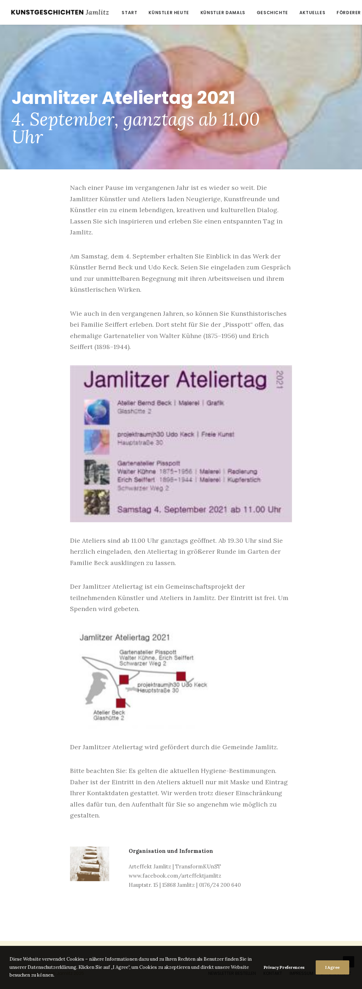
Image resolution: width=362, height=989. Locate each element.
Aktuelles (312, 13)
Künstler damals (222, 13)
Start (129, 13)
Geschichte (272, 13)
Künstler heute (168, 13)
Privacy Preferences (284, 967)
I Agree (332, 967)
